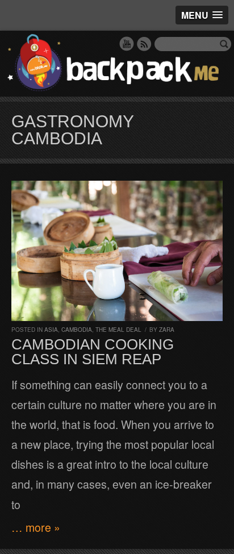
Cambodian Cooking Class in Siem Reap (92, 352)
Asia (51, 330)
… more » (35, 527)
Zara (166, 330)
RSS (144, 43)
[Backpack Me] (117, 64)
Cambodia (76, 330)
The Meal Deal (118, 330)
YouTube (126, 43)
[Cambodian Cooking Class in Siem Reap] (117, 251)
